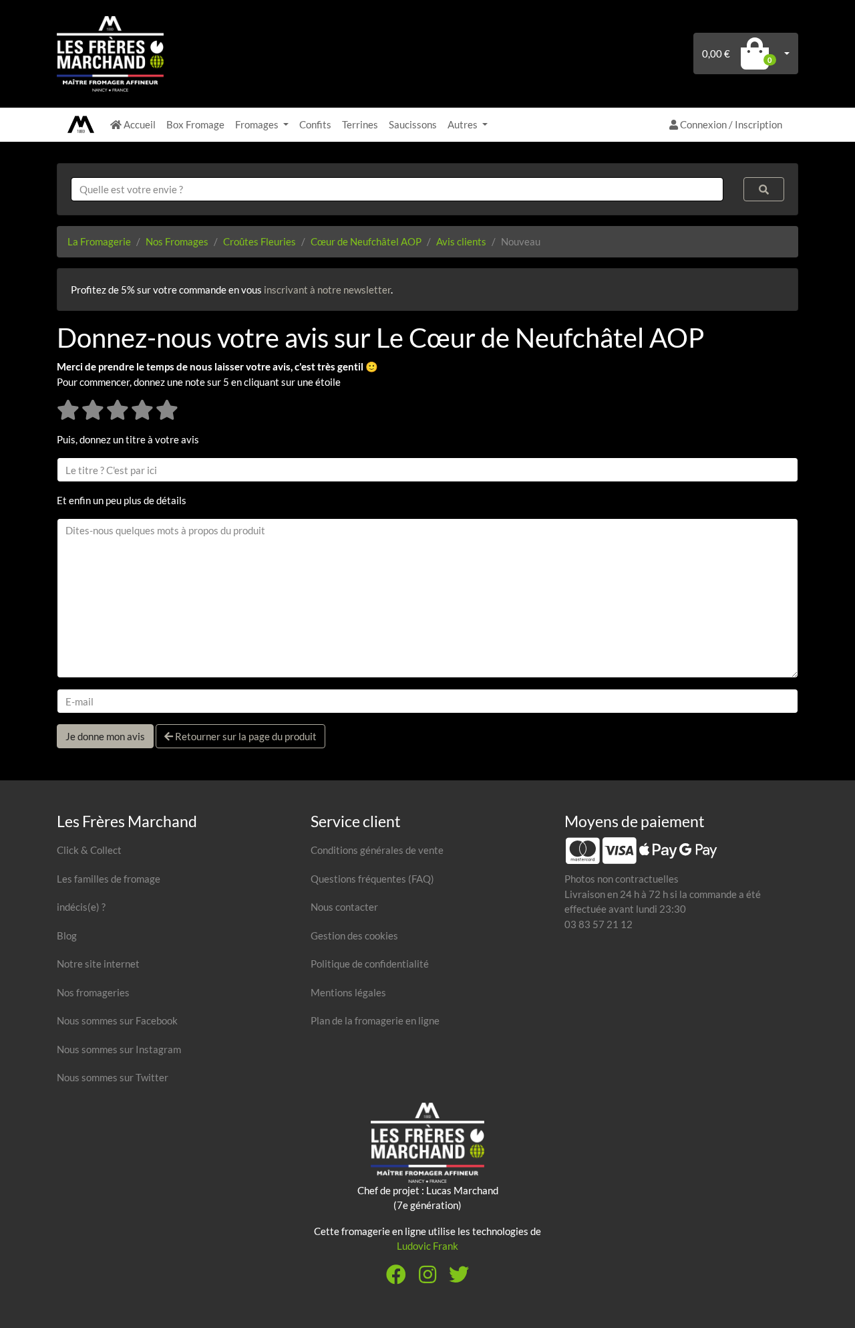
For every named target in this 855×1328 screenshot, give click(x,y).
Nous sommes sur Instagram (119, 1049)
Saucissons (413, 124)
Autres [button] (464, 124)
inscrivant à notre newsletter (327, 290)
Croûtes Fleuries (259, 241)
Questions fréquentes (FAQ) (372, 879)
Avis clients (461, 241)
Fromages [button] (258, 124)
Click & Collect (89, 850)
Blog (67, 935)
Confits (315, 124)
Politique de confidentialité (370, 964)
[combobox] (397, 189)
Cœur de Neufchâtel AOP (366, 241)
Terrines (360, 124)
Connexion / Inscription (730, 124)
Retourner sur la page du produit (245, 736)
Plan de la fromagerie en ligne (375, 1020)
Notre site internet (98, 964)
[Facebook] (396, 1277)
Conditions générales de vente (377, 850)
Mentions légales (348, 992)
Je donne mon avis (105, 736)
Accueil (139, 124)
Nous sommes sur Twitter (112, 1077)
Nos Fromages (177, 241)
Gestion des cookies (354, 935)
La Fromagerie (99, 241)
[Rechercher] (764, 189)
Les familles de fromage (108, 879)
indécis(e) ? (81, 907)
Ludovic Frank (427, 1246)
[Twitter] (459, 1277)
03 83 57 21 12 (598, 924)
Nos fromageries (93, 992)
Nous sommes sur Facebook (117, 1020)
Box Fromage (195, 124)
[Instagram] (427, 1277)
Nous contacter (344, 907)
